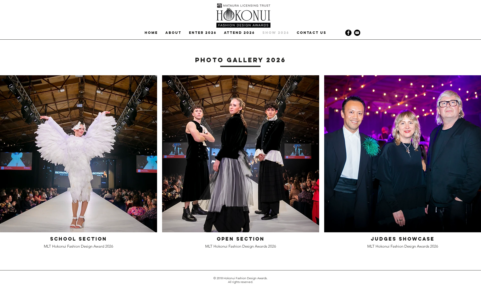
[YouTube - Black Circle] (357, 33)
